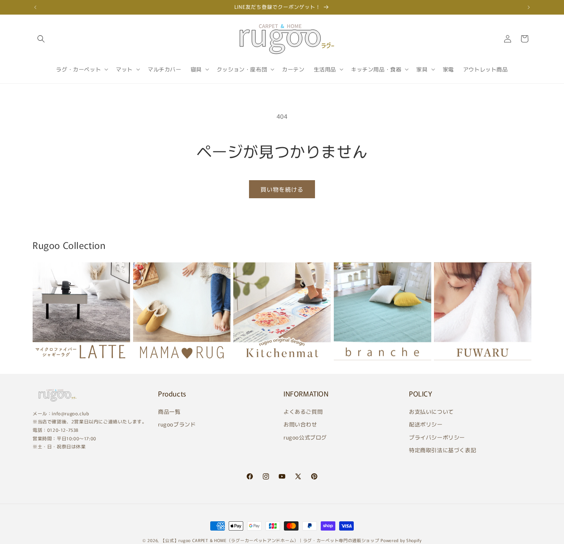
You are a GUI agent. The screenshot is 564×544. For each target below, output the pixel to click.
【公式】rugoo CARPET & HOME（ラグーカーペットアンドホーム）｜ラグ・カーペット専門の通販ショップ (270, 540)
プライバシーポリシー (437, 437)
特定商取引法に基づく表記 (442, 450)
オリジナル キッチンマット (277, 364)
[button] (41, 38)
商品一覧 (169, 411)
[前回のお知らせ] (35, 7)
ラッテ (43, 364)
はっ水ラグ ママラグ (166, 364)
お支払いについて (431, 411)
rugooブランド (177, 424)
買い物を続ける (282, 189)
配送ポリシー (426, 424)
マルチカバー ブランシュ (374, 364)
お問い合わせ (300, 424)
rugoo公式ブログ (305, 437)
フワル (444, 364)
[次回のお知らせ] (528, 7)
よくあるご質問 (303, 411)
